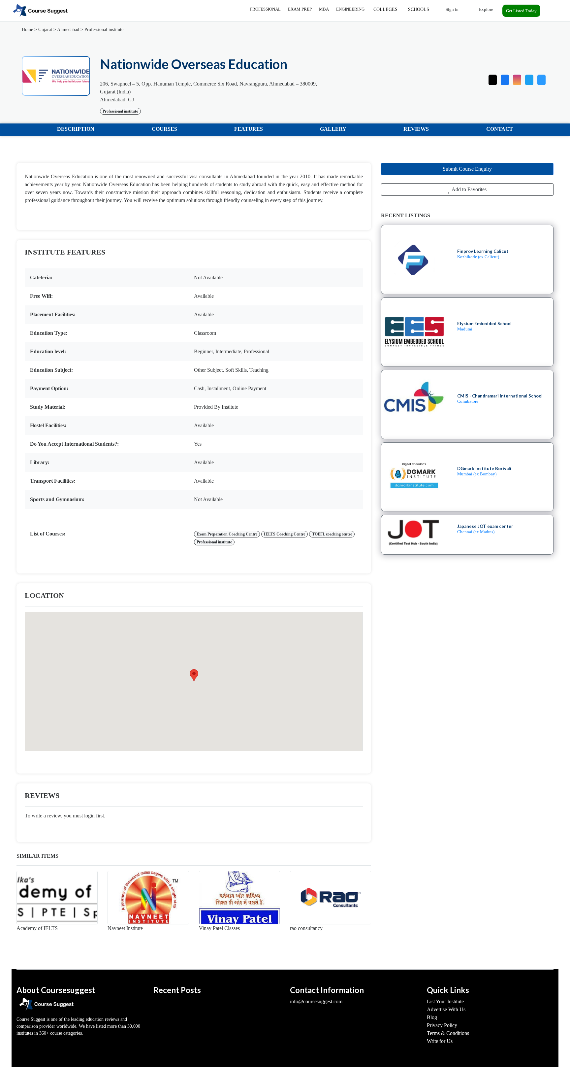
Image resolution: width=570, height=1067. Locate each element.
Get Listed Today (521, 10)
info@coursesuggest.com (316, 1001)
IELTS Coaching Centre (284, 534)
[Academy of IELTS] (57, 897)
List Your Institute (445, 1001)
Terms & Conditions (448, 1033)
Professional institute (103, 29)
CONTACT (499, 129)
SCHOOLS (418, 9)
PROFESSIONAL (265, 9)
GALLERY (333, 129)
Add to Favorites (469, 189)
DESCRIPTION (75, 129)
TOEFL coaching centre (332, 534)
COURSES (164, 129)
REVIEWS (416, 129)
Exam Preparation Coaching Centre (227, 534)
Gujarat (45, 29)
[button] (541, 78)
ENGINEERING (350, 9)
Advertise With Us (446, 1009)
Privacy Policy (442, 1025)
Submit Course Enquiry (467, 169)
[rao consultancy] (330, 897)
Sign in (452, 9)
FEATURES (248, 129)
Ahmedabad (68, 29)
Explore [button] (485, 9)
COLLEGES (385, 9)
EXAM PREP (300, 9)
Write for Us (440, 1041)
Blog (432, 1017)
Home (27, 29)
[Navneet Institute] (148, 897)
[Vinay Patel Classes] (239, 897)
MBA (324, 9)
